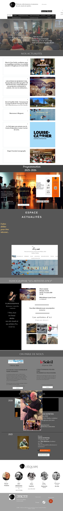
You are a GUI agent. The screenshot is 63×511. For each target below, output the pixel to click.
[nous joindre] (51, 501)
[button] (53, 15)
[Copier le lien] (43, 502)
